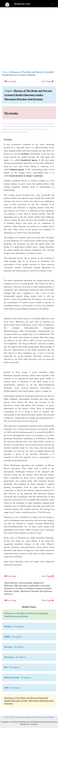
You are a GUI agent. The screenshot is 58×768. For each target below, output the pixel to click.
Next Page (47, 81)
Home (4, 72)
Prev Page (11, 81)
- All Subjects (11, 667)
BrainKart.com (22, 4)
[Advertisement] (29, 40)
